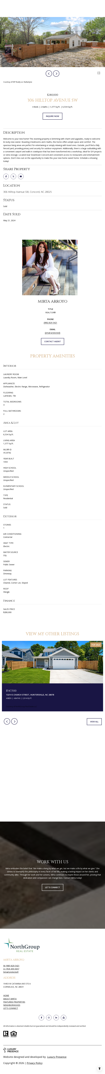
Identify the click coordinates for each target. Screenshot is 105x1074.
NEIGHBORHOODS (11, 1005)
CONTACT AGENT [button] (52, 341)
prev (49, 73)
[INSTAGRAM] (49, 1017)
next (56, 73)
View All (94, 721)
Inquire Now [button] (52, 116)
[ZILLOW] (63, 1017)
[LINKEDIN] (56, 1017)
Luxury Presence (56, 1056)
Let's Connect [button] (52, 887)
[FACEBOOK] (41, 1017)
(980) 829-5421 (50, 322)
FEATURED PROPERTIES (14, 1002)
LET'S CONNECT (10, 1008)
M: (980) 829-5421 (11, 965)
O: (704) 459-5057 (11, 969)
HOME (6, 995)
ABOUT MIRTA (10, 998)
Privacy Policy (35, 1063)
